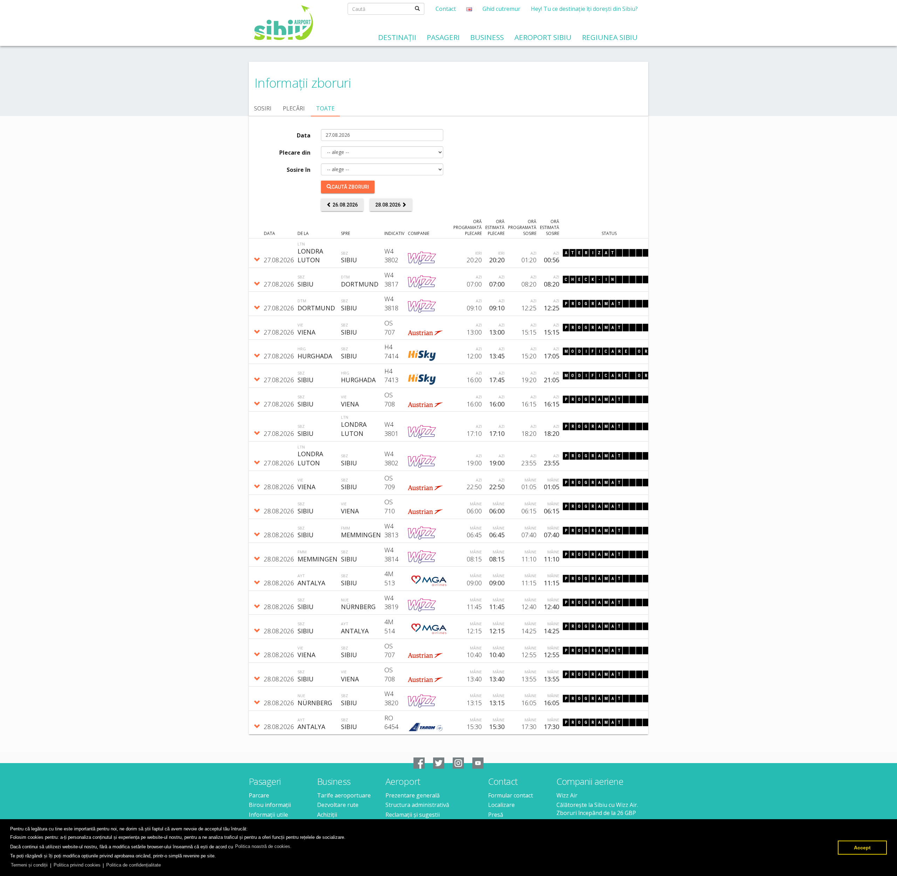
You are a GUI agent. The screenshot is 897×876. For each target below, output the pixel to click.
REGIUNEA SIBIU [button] (610, 37)
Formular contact (510, 795)
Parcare (259, 795)
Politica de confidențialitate (133, 865)
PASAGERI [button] (443, 37)
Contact (446, 9)
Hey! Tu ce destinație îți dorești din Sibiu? (584, 9)
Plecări (294, 108)
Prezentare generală (412, 795)
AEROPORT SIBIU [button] (542, 37)
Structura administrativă (417, 805)
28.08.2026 (388, 205)
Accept (862, 847)
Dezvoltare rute (337, 805)
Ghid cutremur (501, 9)
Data (303, 135)
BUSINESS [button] (487, 37)
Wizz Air (566, 795)
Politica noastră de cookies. (263, 846)
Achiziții (327, 814)
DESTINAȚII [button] (397, 37)
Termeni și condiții (29, 865)
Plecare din (294, 152)
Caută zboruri (350, 187)
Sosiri (263, 108)
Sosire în (298, 170)
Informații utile (268, 814)
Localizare (501, 805)
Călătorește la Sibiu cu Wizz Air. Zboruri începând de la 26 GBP (597, 808)
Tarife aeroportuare (344, 795)
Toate (325, 108)
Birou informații (270, 805)
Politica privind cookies (77, 865)
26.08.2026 (344, 205)
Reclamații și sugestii (412, 814)
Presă (495, 814)
